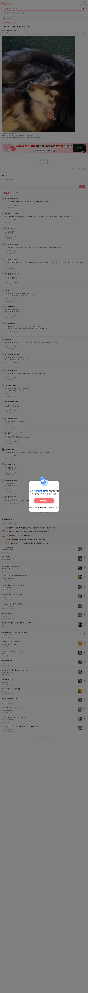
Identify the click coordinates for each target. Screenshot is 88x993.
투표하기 (44, 500)
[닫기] (55, 483)
